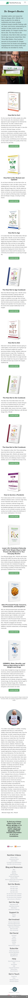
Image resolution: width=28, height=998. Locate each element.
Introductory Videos (14, 859)
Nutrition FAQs (14, 878)
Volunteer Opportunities (14, 922)
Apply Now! (18, 995)
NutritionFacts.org (15, 3)
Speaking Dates (14, 874)
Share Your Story (14, 928)
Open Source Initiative (14, 927)
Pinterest (14, 939)
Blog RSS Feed (14, 956)
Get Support (14, 964)
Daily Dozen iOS (14, 904)
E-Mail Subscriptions (14, 951)
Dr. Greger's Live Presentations (14, 862)
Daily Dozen (14, 908)
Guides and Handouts (14, 876)
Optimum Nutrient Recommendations (14, 879)
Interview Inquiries (14, 981)
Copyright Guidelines (14, 967)
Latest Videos (14, 861)
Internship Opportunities (14, 923)
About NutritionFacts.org (14, 961)
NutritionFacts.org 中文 (14, 945)
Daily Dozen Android (14, 906)
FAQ (14, 966)
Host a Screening (14, 930)
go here (14, 825)
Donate (14, 915)
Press (14, 978)
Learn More (14, 146)
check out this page (14, 830)
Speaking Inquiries (14, 979)
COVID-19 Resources (14, 881)
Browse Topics (14, 857)
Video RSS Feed (14, 954)
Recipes (14, 871)
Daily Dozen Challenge (14, 909)
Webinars (14, 873)
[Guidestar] (11, 989)
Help (14, 963)
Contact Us (14, 976)
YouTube (14, 942)
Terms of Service (14, 971)
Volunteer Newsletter (14, 952)
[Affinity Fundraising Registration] (14, 989)
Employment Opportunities (14, 925)
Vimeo (14, 944)
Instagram (14, 940)
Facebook (14, 935)
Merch (14, 916)
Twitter (14, 937)
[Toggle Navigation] (25, 2)
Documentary (14, 864)
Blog (14, 869)
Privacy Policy (14, 969)
